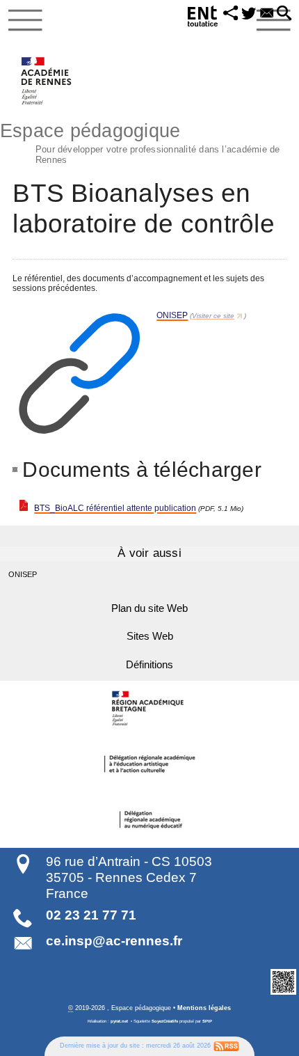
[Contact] (267, 14)
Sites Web (150, 636)
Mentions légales (204, 1007)
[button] (231, 14)
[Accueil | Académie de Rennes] (149, 708)
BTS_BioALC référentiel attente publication (115, 508)
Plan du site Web (149, 608)
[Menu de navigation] (25, 20)
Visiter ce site (213, 316)
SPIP (207, 1021)
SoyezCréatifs (165, 1021)
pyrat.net (119, 1021)
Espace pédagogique (140, 141)
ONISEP (172, 315)
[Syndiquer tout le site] (226, 1045)
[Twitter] (249, 14)
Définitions (149, 664)
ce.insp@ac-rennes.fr (114, 940)
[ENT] (203, 18)
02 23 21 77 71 (91, 915)
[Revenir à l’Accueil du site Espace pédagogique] (47, 81)
